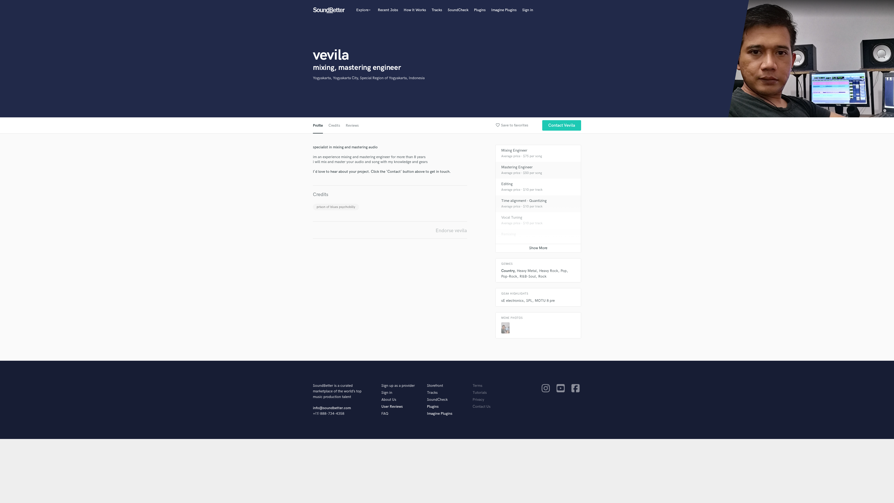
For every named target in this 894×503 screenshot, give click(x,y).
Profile (318, 125)
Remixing (508, 234)
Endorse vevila (451, 231)
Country (507, 271)
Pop (564, 271)
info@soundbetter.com (332, 408)
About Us (388, 400)
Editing (507, 184)
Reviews (352, 125)
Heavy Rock (548, 271)
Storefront (435, 386)
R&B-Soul (528, 276)
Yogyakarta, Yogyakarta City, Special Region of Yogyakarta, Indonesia (369, 78)
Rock (542, 276)
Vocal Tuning (511, 217)
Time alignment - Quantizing (524, 201)
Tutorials (480, 393)
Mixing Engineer (514, 150)
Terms (477, 386)
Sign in (527, 10)
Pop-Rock (509, 276)
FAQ (384, 413)
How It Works (415, 10)
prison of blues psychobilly (336, 207)
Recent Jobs (388, 10)
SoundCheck (458, 10)
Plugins (480, 10)
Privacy (478, 400)
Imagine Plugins (504, 10)
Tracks (437, 10)
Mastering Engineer (517, 167)
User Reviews (392, 406)
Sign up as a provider (398, 386)
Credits (334, 125)
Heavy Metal (527, 271)
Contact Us (482, 406)
